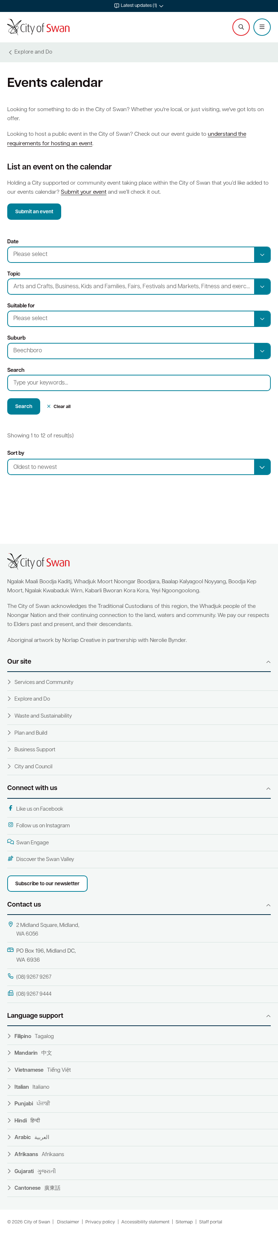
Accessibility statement (145, 1222)
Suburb (16, 338)
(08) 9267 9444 (33, 994)
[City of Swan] (38, 27)
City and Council (33, 767)
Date (12, 242)
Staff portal (210, 1222)
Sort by (15, 453)
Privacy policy (100, 1222)
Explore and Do (32, 699)
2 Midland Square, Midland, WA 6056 (47, 930)
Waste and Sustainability (43, 716)
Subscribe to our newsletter (47, 884)
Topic (13, 274)
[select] (262, 466)
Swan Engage (32, 843)
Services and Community (43, 682)
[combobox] (139, 467)
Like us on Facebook (39, 809)
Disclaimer (68, 1222)
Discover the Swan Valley (45, 859)
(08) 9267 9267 (33, 977)
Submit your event (83, 192)
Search (16, 370)
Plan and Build (30, 733)
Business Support (34, 750)
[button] (139, 6)
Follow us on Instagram (43, 826)
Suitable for (21, 306)
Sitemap (184, 1222)
